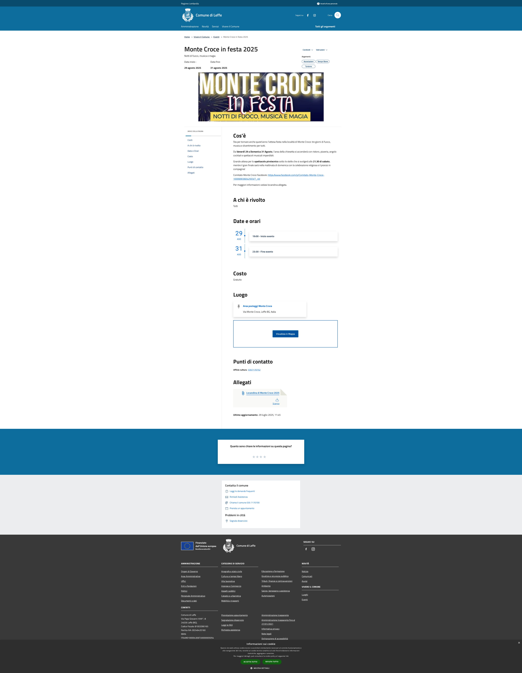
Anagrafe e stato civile (231, 571)
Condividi (307, 49)
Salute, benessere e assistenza (276, 590)
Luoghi (305, 594)
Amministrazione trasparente (275, 615)
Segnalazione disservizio (232, 620)
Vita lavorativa (228, 581)
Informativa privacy (270, 628)
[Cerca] (337, 15)
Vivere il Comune (202, 36)
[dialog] (261, 656)
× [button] (519, 643)
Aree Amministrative (190, 576)
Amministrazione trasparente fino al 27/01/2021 (278, 622)
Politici (184, 591)
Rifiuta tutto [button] (271, 661)
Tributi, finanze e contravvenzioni (277, 581)
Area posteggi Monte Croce (257, 306)
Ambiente (266, 586)
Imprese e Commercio (231, 586)
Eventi (216, 36)
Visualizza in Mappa (285, 333)
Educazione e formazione (273, 571)
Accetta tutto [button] (250, 662)
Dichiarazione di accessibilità (275, 638)
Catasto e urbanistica (231, 595)
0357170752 (254, 369)
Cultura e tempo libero (231, 576)
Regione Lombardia (190, 3)
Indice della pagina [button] (195, 131)
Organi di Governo (189, 571)
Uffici (183, 581)
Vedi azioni (320, 49)
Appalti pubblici (228, 591)
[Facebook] (306, 15)
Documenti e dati (189, 600)
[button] (260, 668)
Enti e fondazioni (189, 586)
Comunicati (307, 576)
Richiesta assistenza (230, 630)
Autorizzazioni (268, 595)
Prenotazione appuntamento (234, 615)
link (287, 656)
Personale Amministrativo (193, 595)
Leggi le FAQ (227, 625)
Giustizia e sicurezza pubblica (275, 576)
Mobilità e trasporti (230, 600)
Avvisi (304, 581)
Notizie (305, 571)
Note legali (266, 633)
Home (187, 36)
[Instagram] (313, 15)
